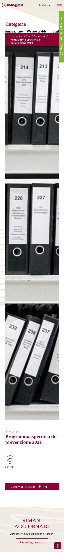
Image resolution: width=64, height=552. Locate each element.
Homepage (17, 36)
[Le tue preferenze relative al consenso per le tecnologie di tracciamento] (57, 545)
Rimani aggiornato (32, 542)
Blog (28, 36)
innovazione (14, 31)
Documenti (39, 36)
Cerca (46, 5)
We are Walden (37, 31)
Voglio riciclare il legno (61, 34)
